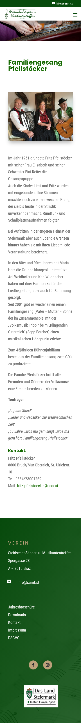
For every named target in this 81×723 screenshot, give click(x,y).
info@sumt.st (28, 582)
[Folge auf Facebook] (33, 664)
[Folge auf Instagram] (47, 664)
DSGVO (14, 637)
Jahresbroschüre (21, 607)
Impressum (17, 630)
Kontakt (14, 622)
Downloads (17, 614)
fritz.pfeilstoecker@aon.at (37, 485)
